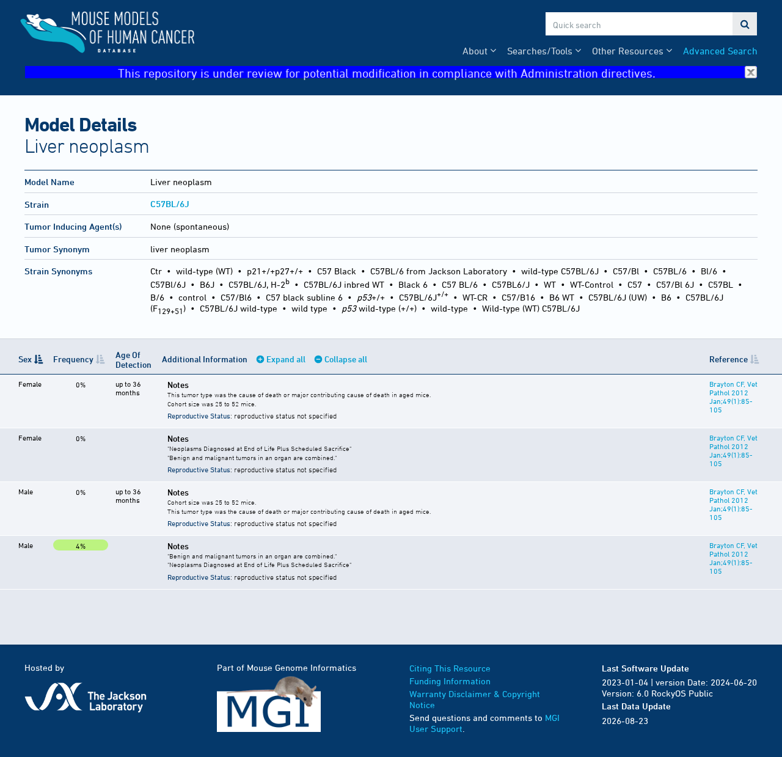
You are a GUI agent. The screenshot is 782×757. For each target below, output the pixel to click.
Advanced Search (720, 50)
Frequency (73, 359)
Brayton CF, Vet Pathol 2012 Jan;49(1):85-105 (733, 396)
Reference (728, 359)
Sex (25, 359)
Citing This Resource (450, 668)
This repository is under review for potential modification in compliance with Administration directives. (387, 72)
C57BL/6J (169, 204)
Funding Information (450, 681)
